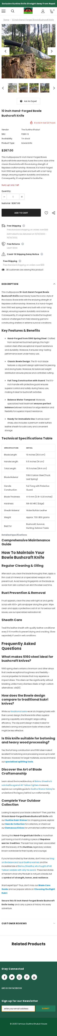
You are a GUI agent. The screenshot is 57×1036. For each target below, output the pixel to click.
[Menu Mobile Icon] (3, 11)
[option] (28, 51)
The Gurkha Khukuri (30, 129)
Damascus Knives (14, 827)
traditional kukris (19, 711)
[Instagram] (19, 977)
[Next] (51, 51)
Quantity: (6, 191)
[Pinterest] (27, 977)
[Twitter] (12, 977)
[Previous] (6, 51)
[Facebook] (4, 977)
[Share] (52, 213)
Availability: (7, 138)
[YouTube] (34, 977)
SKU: (4, 134)
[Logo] (28, 11)
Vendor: (5, 129)
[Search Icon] (16, 11)
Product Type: (8, 143)
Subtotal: (6, 203)
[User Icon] (43, 11)
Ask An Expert (30, 101)
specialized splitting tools (19, 761)
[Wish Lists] (46, 212)
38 (7, 269)
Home (6, 19)
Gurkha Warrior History (41, 789)
